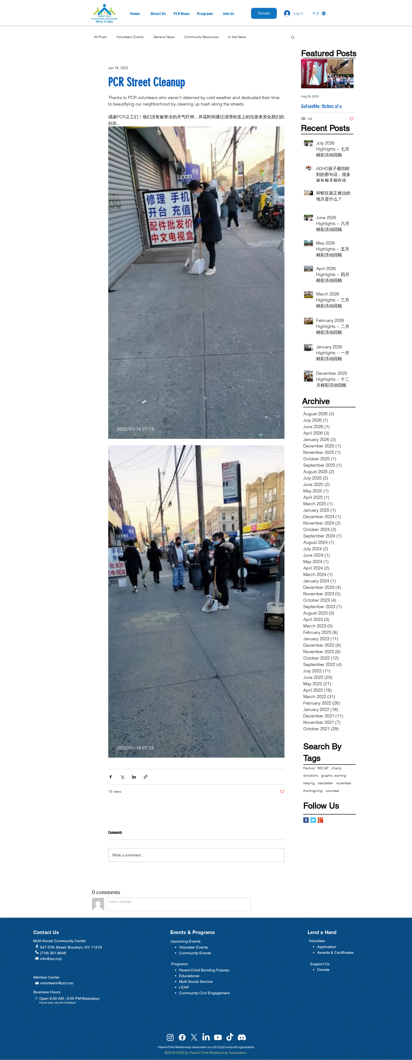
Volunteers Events (130, 37)
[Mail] (37, 958)
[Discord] (241, 1037)
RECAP (323, 768)
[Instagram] (170, 1037)
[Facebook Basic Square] (306, 820)
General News (164, 37)
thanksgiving (313, 791)
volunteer (332, 791)
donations (310, 775)
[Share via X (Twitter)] (122, 777)
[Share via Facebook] (110, 777)
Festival (309, 768)
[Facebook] (182, 1037)
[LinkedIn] (206, 1037)
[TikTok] (229, 1037)
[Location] (37, 946)
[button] (181, 13)
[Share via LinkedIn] (134, 777)
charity (336, 768)
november (343, 783)
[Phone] (37, 952)
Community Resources (201, 37)
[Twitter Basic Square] (313, 820)
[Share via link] (145, 777)
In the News (237, 37)
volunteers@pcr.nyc (56, 983)
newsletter (325, 783)
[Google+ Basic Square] (320, 820)
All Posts (100, 37)
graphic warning (333, 775)
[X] (194, 1037)
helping (309, 783)
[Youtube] (217, 1037)
